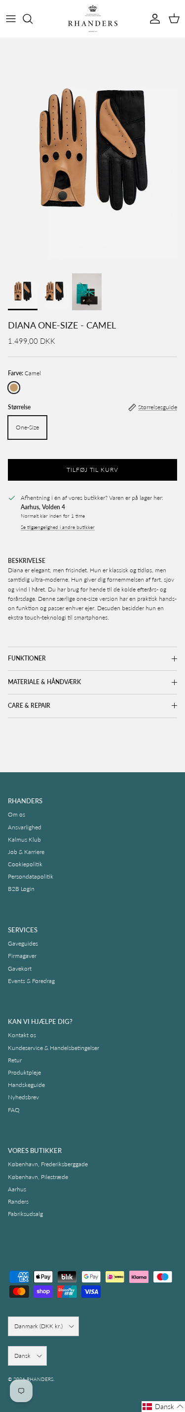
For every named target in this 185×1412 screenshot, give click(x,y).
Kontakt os (22, 1035)
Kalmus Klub (24, 839)
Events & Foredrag (31, 981)
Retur (15, 1060)
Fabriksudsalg (25, 1213)
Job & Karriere (26, 851)
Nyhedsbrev (23, 1097)
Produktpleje (24, 1072)
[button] (163, 1406)
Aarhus (17, 1189)
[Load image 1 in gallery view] (92, 152)
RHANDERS (40, 1379)
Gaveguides (23, 943)
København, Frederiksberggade (48, 1164)
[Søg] (32, 19)
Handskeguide (26, 1084)
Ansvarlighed (24, 827)
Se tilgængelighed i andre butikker (58, 527)
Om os (16, 814)
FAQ (14, 1110)
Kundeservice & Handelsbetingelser (53, 1047)
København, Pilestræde (38, 1177)
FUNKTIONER (27, 658)
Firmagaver (22, 955)
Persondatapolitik (30, 876)
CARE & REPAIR (29, 705)
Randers (18, 1201)
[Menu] (11, 19)
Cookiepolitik (25, 864)
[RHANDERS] (92, 18)
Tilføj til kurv (92, 469)
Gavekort (20, 968)
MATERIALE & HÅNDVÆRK (44, 682)
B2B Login (21, 888)
